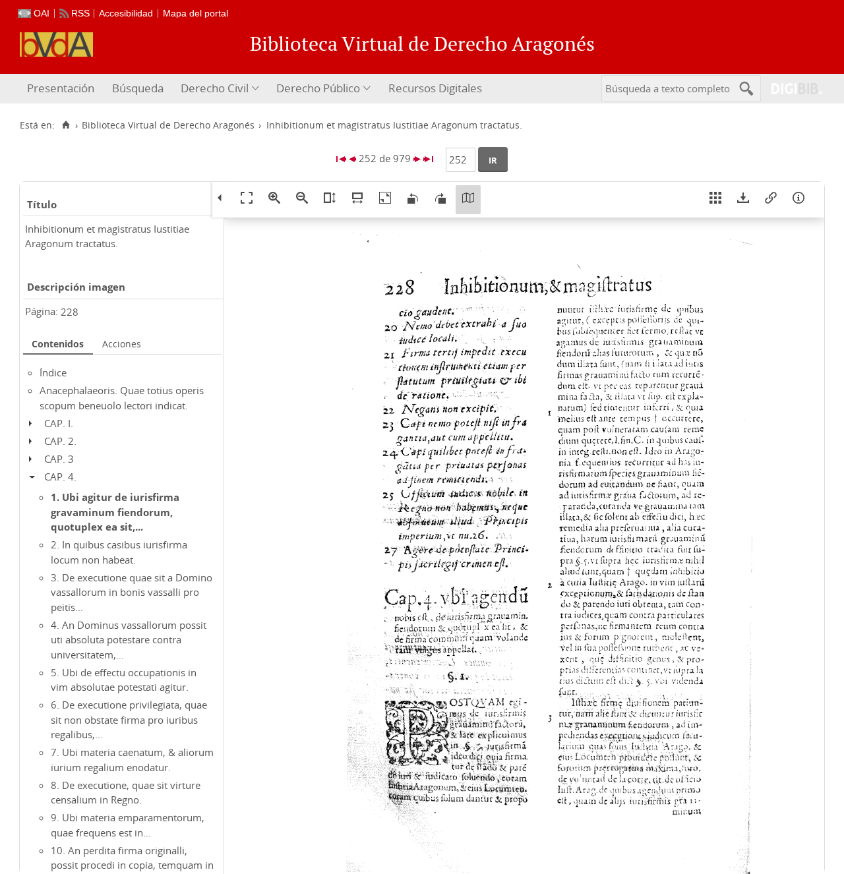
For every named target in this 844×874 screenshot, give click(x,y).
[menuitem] (62, 88)
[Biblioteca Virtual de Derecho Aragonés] (56, 44)
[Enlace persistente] (770, 199)
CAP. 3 (59, 458)
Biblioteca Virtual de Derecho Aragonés (168, 125)
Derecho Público (318, 88)
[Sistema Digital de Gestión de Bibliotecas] (791, 89)
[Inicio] (65, 125)
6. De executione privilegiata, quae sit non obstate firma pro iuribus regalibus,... (129, 719)
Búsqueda (138, 88)
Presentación (60, 88)
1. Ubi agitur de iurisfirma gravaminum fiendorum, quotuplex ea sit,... (115, 511)
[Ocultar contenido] (35, 476)
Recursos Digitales (435, 88)
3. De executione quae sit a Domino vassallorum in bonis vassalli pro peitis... (131, 592)
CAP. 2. (60, 441)
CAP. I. (58, 423)
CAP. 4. (60, 476)
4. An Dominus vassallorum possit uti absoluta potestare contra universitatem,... (128, 639)
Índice (53, 372)
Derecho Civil (215, 88)
